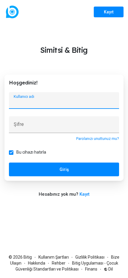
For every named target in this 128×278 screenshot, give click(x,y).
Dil (110, 269)
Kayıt (108, 12)
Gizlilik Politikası (89, 257)
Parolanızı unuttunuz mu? (97, 138)
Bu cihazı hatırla (31, 152)
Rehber (58, 263)
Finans (91, 269)
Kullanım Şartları (53, 257)
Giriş (64, 169)
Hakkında (36, 263)
